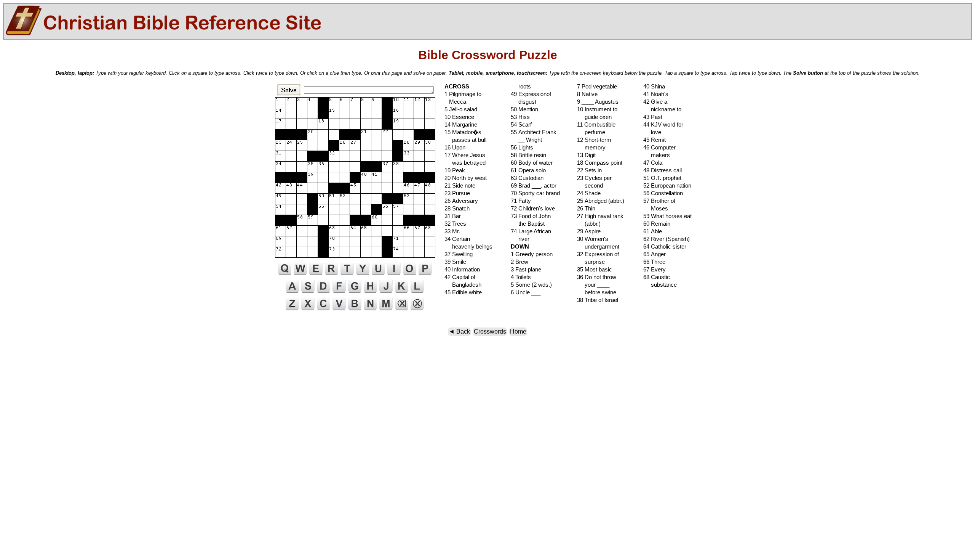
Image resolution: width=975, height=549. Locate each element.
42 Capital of (459, 277)
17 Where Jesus (464, 155)
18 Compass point (599, 162)
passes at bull (465, 139)
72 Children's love (533, 208)
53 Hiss (520, 117)
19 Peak (454, 170)
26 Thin (586, 208)
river (520, 239)
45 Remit (654, 139)
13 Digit (586, 155)
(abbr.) (589, 223)
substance (660, 284)
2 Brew (519, 261)
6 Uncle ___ (525, 292)
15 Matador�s (462, 132)
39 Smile (455, 261)
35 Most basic (594, 269)
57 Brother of (659, 200)
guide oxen (594, 117)
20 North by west (465, 178)
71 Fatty (521, 200)
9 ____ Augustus (598, 101)
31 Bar (452, 216)
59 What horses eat (667, 216)
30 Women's (592, 239)
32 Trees (455, 223)
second (590, 185)
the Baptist (528, 223)
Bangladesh (462, 284)
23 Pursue (457, 193)
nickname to (662, 109)
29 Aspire (589, 231)
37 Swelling (458, 254)
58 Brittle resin (528, 155)
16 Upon (454, 147)
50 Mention (524, 109)
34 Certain (457, 239)
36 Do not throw (596, 277)
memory (591, 147)
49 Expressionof (531, 94)
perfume (591, 132)
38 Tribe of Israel (597, 300)
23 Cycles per (594, 178)
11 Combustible (596, 124)
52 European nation (667, 185)
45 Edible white (463, 292)
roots (521, 86)
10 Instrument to (597, 109)
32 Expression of (598, 254)
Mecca (455, 101)
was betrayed (465, 162)
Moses (655, 208)
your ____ (593, 284)
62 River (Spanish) (666, 239)
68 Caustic (656, 277)
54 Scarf (521, 124)
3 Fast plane (526, 269)
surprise (591, 261)
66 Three (654, 261)
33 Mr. (452, 231)
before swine (596, 292)
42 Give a (655, 101)
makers (656, 155)
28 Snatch (457, 208)
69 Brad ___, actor (533, 185)
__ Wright (526, 139)
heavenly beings (468, 246)
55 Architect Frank (533, 132)
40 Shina (654, 86)
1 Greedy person (532, 254)
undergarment (598, 246)
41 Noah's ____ (662, 94)
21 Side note (459, 185)
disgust (523, 101)
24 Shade (589, 193)
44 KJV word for (663, 124)
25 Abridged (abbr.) (600, 200)
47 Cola (652, 162)
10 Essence (459, 117)
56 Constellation (663, 193)
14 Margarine (460, 124)
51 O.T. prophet (662, 178)
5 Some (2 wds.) (531, 284)
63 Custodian (527, 178)
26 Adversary (461, 200)
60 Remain (656, 223)
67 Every (654, 269)
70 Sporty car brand (535, 193)
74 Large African (531, 231)
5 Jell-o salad (460, 109)
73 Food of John (531, 216)
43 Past (652, 117)
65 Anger (654, 254)
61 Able (652, 231)
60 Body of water (532, 162)
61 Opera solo (528, 170)
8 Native (587, 94)
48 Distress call (662, 170)
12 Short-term (594, 139)
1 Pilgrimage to (462, 94)
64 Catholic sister (664, 246)
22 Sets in (589, 170)
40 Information (462, 269)
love (652, 132)
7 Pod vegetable (597, 86)
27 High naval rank (600, 216)
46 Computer (659, 147)
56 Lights (522, 147)
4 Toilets (521, 277)
